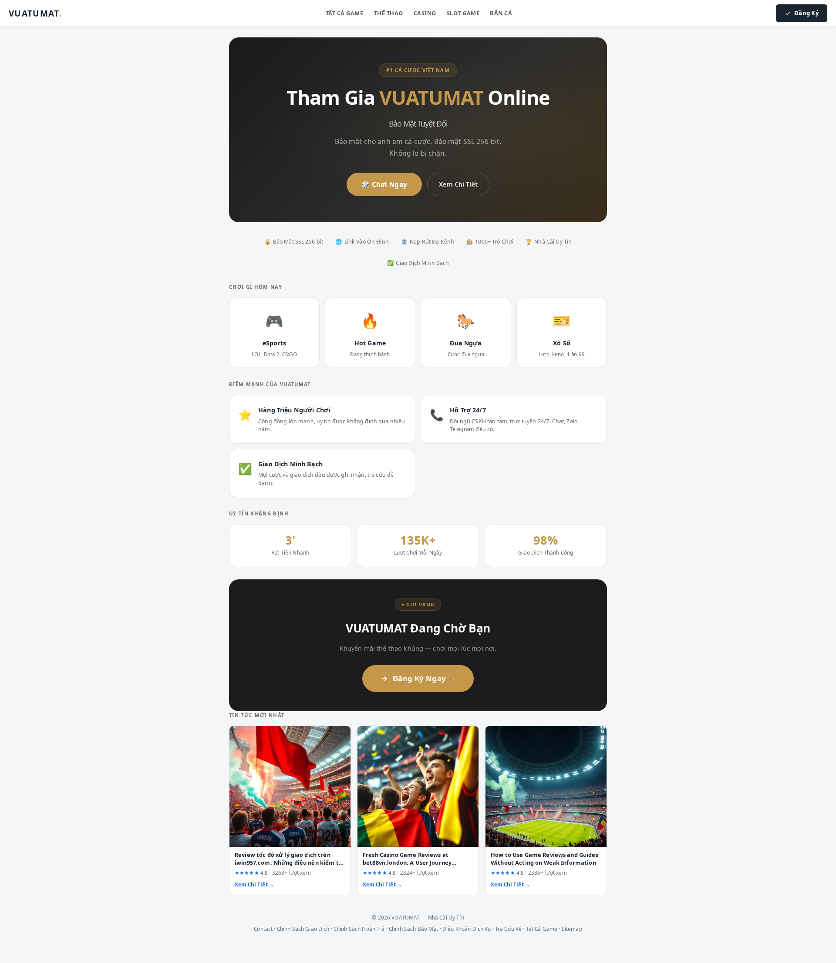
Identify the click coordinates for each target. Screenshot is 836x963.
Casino (425, 13)
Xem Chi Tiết (458, 184)
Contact (263, 928)
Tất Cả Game (345, 13)
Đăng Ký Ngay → (424, 678)
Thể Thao (388, 13)
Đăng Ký (806, 13)
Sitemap (572, 928)
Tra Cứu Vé (508, 928)
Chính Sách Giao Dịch (303, 928)
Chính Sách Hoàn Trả (359, 928)
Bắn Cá (501, 13)
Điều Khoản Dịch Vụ (466, 928)
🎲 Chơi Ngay (384, 184)
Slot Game (463, 13)
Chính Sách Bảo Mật (413, 928)
